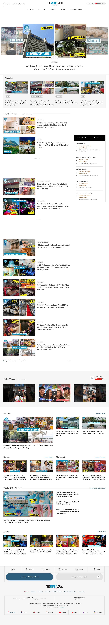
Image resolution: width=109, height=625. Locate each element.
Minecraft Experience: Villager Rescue (86, 157)
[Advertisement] (37, 167)
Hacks (7, 96)
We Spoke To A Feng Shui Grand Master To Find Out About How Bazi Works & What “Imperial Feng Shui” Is (52, 327)
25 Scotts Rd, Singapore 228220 (86, 187)
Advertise (26, 591)
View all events (97, 137)
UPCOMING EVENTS (76, 9)
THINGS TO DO (41, 9)
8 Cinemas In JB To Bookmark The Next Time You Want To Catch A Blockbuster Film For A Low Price (53, 287)
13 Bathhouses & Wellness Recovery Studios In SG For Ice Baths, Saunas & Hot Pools (53, 246)
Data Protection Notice (70, 591)
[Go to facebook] (8, 3)
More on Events (101, 531)
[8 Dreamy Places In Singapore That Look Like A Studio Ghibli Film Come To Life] (67, 466)
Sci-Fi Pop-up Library (81, 169)
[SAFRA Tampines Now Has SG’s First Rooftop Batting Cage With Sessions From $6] (67, 423)
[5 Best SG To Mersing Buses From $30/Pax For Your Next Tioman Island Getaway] (19, 307)
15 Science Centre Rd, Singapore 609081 (88, 199)
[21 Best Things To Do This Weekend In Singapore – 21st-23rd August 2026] (41, 541)
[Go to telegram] (12, 3)
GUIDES (63, 9)
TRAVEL (29, 9)
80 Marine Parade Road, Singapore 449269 (88, 175)
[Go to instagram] (15, 3)
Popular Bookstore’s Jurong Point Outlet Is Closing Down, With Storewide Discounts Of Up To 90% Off (42, 103)
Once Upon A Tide (80, 143)
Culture (40, 322)
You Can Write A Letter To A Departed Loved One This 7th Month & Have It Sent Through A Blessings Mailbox (67, 551)
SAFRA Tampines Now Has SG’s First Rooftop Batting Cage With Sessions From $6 (67, 433)
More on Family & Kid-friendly (98, 488)
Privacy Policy (81, 591)
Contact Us (40, 591)
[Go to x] (4, 3)
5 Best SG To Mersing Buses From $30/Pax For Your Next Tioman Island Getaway (52, 306)
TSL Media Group (60, 607)
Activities (59, 96)
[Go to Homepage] (55, 3)
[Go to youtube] (19, 3)
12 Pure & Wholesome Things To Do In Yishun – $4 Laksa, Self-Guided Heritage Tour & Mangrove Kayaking (53, 347)
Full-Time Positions (57, 591)
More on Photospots (100, 457)
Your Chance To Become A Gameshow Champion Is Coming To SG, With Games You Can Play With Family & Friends (53, 206)
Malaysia (54, 62)
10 (23, 361)
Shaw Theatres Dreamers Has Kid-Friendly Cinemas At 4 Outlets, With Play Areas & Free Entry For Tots (67, 494)
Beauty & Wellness (43, 242)
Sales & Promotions (36, 96)
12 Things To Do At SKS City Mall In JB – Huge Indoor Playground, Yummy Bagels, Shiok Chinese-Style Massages (54, 67)
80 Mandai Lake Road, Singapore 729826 (88, 163)
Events (40, 262)
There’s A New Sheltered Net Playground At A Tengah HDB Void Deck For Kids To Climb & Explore (67, 511)
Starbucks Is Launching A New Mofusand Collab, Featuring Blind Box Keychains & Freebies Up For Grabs (52, 125)
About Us (33, 591)
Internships (48, 591)
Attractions (41, 201)
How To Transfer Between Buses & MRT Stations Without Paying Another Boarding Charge (16, 103)
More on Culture (48, 457)
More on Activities (101, 413)
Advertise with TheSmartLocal (29, 577)
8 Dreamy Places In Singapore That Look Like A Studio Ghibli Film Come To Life (67, 477)
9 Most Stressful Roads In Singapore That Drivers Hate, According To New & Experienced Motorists (92, 103)
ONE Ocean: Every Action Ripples (84, 193)
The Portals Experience (82, 181)
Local (82, 96)
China (39, 139)
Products (40, 120)
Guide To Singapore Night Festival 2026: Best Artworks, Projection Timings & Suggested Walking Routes (53, 267)
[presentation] (97, 378)
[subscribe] (98, 576)
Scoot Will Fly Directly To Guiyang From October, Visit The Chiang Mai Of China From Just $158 (53, 145)
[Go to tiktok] (23, 3)
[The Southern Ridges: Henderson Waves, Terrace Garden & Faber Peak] (67, 87)
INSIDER (53, 9)
